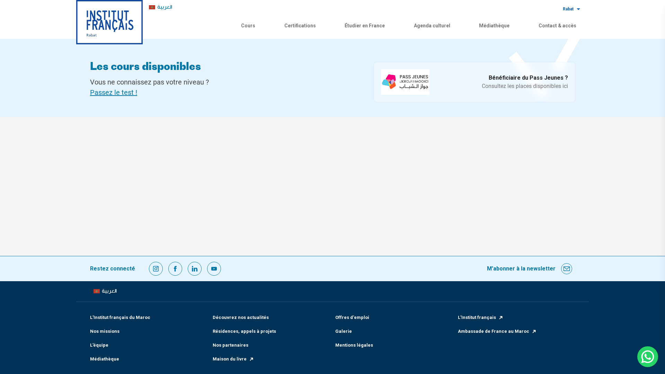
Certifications (300, 25)
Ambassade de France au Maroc (493, 331)
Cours (248, 25)
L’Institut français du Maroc (120, 317)
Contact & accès (557, 25)
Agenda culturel (432, 25)
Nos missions (104, 331)
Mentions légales (354, 345)
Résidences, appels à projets (244, 331)
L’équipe (99, 345)
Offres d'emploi (352, 317)
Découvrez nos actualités (241, 317)
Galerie (343, 331)
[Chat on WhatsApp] (647, 356)
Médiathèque (494, 25)
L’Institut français (477, 317)
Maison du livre (230, 359)
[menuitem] (160, 7)
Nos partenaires (230, 345)
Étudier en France (365, 25)
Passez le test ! (113, 92)
